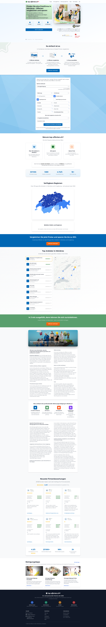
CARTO (79, 288)
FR (33, 39)
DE (79, 1)
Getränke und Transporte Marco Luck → (52, 513)
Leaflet (66, 288)
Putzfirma (30, 39)
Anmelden (75, 1)
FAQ (45, 614)
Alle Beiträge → (77, 562)
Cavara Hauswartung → (68, 541)
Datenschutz (47, 617)
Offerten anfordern (53, 70)
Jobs (70, 1)
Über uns (46, 613)
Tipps (50, 1)
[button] (75, 267)
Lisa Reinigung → (30, 513)
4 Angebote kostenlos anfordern (53, 124)
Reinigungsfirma (64, 1)
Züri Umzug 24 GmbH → (50, 541)
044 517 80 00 (29, 613)
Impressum (47, 616)
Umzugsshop (65, 614)
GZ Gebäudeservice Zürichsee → (69, 513)
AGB (45, 619)
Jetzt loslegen (39, 29)
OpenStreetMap (71, 288)
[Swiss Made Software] (77, 36)
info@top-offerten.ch (31, 614)
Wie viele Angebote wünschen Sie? (53, 115)
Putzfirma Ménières (39, 39)
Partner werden (66, 613)
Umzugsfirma (56, 1)
